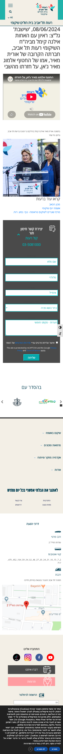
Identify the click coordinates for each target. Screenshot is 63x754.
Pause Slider (61, 405)
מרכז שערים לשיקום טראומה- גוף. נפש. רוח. (36, 212)
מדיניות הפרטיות (22, 342)
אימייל (31, 287)
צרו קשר (18, 501)
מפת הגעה (46, 505)
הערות (31, 318)
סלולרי (31, 272)
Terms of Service (33, 350)
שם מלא (31, 256)
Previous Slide (61, 402)
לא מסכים (41, 749)
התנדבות (46, 501)
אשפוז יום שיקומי (51, 208)
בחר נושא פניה (32, 302)
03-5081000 (31, 244)
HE (11, 17)
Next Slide (2, 402)
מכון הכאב (54, 204)
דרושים (18, 505)
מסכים (54, 749)
